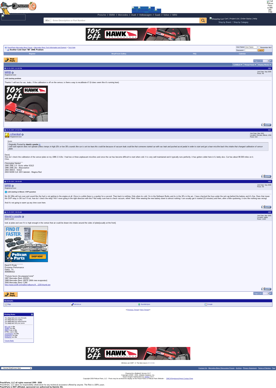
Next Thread (144, 310)
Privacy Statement (250, 368)
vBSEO (147, 377)
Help (255, 18)
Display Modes (263, 65)
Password (239, 50)
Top (273, 368)
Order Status (246, 18)
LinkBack (236, 65)
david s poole (13, 216)
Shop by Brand (224, 22)
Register (32, 54)
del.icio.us (77, 304)
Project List (234, 18)
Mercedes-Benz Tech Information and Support (50, 47)
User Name (240, 47)
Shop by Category (240, 22)
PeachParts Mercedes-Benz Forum (19, 47)
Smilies (7, 328)
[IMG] (7, 330)
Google (209, 304)
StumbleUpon (145, 304)
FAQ (194, 54)
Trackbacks (9, 333)
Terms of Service (264, 368)
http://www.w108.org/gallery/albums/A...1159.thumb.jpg (27, 285)
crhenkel (15, 134)
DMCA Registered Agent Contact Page (179, 378)
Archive (239, 368)
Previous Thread (133, 310)
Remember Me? (266, 47)
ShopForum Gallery (118, 54)
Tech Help (71, 47)
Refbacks (8, 337)
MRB (8, 72)
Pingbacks (8, 335)
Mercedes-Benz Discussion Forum (221, 368)
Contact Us (203, 368)
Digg (9, 304)
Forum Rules (9, 341)
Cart (226, 18)
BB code (8, 327)
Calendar (242, 54)
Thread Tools (249, 65)
